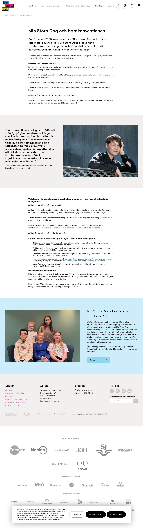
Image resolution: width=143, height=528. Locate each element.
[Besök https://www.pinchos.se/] (71, 484)
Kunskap (99, 6)
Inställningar (77, 514)
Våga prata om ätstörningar (78, 6)
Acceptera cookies (116, 514)
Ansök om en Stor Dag (50, 6)
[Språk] (125, 5)
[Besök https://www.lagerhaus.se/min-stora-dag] (22, 485)
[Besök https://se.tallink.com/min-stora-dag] (104, 484)
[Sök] (132, 5)
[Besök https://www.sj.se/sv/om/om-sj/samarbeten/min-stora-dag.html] (103, 449)
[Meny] (139, 5)
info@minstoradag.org (50, 401)
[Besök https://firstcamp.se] (55, 485)
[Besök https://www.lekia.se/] (39, 484)
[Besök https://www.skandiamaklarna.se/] (60, 464)
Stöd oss (32, 6)
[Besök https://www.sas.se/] (82, 449)
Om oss (111, 6)
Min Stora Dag (10, 15)
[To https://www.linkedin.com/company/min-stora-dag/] (129, 391)
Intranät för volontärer (15, 402)
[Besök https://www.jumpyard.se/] (80, 501)
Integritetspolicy (43, 414)
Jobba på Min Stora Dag (16, 399)
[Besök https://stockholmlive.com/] (112, 502)
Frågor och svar (12, 405)
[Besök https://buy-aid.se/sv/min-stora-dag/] (30, 501)
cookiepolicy (61, 511)
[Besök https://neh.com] (128, 501)
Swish (77, 393)
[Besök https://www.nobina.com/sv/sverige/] (39, 449)
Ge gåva (9, 390)
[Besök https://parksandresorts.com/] (60, 450)
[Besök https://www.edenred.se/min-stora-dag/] (17, 449)
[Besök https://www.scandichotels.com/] (88, 485)
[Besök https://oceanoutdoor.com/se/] (82, 464)
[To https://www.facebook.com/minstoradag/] (112, 391)
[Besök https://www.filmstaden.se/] (47, 501)
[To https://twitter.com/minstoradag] (124, 391)
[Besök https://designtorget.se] (63, 501)
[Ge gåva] (118, 5)
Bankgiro (79, 390)
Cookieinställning (61, 414)
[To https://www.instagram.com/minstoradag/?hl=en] (118, 391)
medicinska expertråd (96, 261)
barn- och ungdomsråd (71, 261)
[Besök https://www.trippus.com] (14, 501)
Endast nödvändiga (95, 514)
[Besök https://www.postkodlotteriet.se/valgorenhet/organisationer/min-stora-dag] (125, 449)
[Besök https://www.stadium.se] (120, 484)
